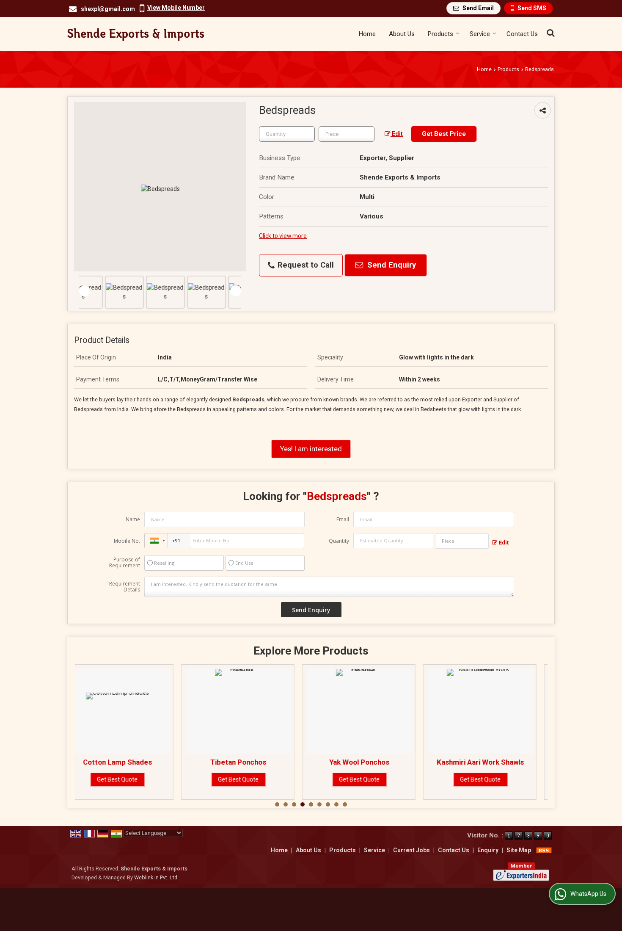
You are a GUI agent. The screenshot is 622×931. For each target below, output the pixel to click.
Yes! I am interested (311, 449)
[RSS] (544, 850)
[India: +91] (156, 540)
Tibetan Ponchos (134, 762)
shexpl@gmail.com (108, 9)
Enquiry (487, 850)
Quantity (339, 540)
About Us (402, 34)
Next (235, 290)
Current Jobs (411, 850)
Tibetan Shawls (498, 762)
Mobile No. (127, 540)
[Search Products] (549, 32)
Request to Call (304, 265)
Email (342, 519)
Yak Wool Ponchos (256, 762)
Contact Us (522, 34)
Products (440, 34)
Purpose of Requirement (124, 563)
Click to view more (283, 235)
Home (367, 34)
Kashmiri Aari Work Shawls (376, 762)
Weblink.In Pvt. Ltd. (156, 877)
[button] (176, 7)
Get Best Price (444, 134)
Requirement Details (124, 587)
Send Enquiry (390, 265)
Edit (397, 133)
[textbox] (346, 134)
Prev (84, 290)
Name (133, 519)
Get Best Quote (134, 779)
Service (480, 34)
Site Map (518, 850)
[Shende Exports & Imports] (135, 34)
